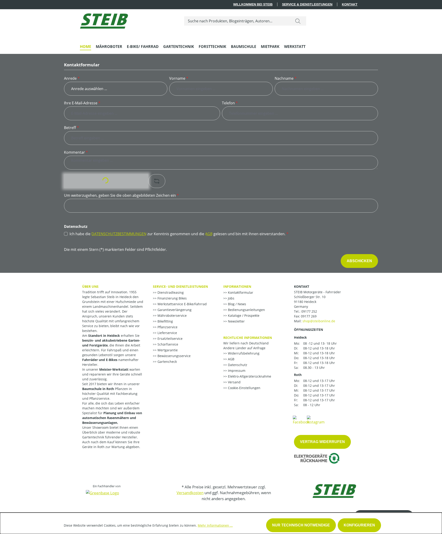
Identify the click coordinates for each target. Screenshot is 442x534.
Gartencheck (167, 361)
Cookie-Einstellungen (243, 388)
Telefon (230, 103)
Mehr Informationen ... (215, 525)
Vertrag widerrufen (322, 442)
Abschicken (359, 261)
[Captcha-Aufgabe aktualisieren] (156, 181)
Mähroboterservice (172, 315)
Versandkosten (190, 492)
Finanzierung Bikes (172, 298)
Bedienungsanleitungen (246, 310)
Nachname (286, 78)
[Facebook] (301, 419)
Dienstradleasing (170, 292)
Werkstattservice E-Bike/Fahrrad (182, 304)
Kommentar (76, 152)
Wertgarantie (167, 350)
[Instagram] (316, 419)
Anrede (72, 78)
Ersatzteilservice (170, 338)
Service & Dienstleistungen (307, 4)
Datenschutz (237, 365)
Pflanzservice (167, 327)
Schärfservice (167, 344)
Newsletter (236, 321)
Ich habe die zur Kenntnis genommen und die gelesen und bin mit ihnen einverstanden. (179, 233)
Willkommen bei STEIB (253, 4)
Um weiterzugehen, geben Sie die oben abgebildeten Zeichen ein (121, 195)
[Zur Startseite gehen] (104, 20)
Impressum (236, 370)
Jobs (230, 298)
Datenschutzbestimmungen (118, 233)
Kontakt (350, 4)
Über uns (90, 286)
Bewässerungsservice (174, 356)
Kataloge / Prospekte (243, 315)
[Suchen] (298, 21)
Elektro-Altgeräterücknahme (249, 376)
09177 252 (309, 311)
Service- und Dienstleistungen (180, 286)
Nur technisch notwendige (301, 525)
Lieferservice (167, 333)
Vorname (178, 78)
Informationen (237, 286)
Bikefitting (165, 321)
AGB (208, 233)
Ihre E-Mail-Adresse (82, 103)
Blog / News (236, 304)
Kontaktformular (240, 292)
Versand (234, 382)
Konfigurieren (359, 525)
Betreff (71, 127)
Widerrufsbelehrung (243, 353)
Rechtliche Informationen (247, 337)
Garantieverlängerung (174, 310)
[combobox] (237, 21)
